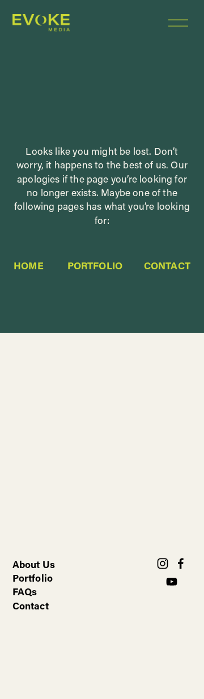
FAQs (24, 591)
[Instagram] (162, 563)
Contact (30, 605)
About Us (33, 564)
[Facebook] (180, 563)
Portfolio (32, 577)
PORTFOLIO (95, 265)
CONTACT (167, 265)
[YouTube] (171, 581)
